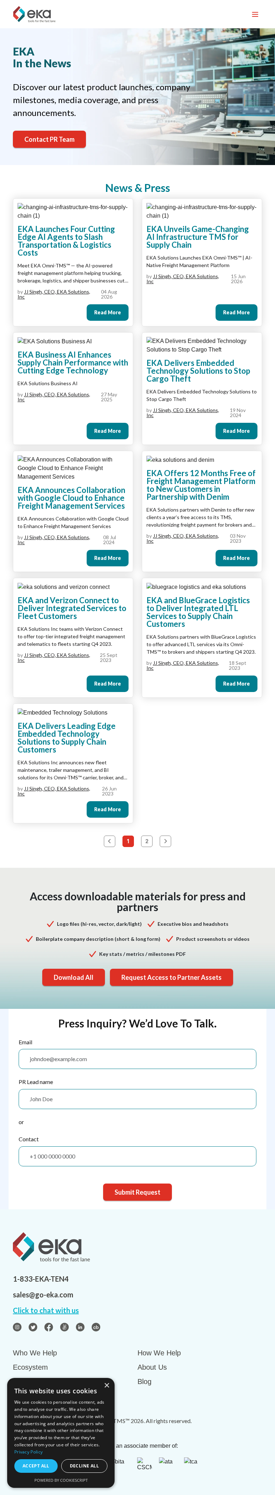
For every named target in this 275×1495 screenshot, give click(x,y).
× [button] (106, 1385)
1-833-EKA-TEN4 (41, 1278)
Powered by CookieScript (61, 1480)
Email (25, 1042)
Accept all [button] (36, 1466)
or (21, 1121)
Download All (73, 977)
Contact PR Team (49, 139)
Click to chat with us (46, 1310)
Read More (107, 312)
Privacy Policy (28, 1452)
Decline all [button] (84, 1466)
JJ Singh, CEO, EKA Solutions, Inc (54, 294)
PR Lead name (36, 1081)
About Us (152, 1367)
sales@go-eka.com (43, 1294)
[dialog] (61, 1433)
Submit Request (137, 1192)
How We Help (159, 1353)
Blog (144, 1381)
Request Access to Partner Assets (171, 977)
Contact (29, 1139)
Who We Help (35, 1353)
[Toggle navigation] (255, 14)
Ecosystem (30, 1367)
